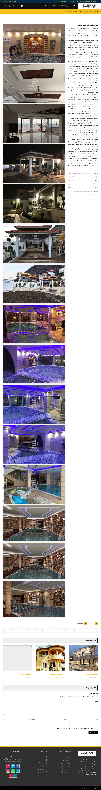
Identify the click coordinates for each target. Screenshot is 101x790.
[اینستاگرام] (13, 6)
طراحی (68, 757)
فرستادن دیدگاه (93, 733)
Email (43, 766)
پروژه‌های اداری (66, 769)
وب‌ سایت (32, 719)
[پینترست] (11, 776)
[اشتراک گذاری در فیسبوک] (89, 630)
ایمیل (64, 719)
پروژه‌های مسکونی (65, 763)
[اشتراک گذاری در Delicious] (43, 630)
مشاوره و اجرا (66, 760)
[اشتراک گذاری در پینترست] (74, 630)
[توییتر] (13, 766)
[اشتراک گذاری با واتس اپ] (27, 630)
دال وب (73, 788)
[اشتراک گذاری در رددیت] (58, 630)
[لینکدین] (1, 6)
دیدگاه (96, 701)
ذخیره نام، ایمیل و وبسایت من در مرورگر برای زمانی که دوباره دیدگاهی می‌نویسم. (76, 728)
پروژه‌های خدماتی (65, 772)
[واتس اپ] (5, 6)
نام (97, 719)
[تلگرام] (9, 6)
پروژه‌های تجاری (66, 766)
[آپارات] (17, 6)
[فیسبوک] (18, 766)
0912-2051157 (42, 763)
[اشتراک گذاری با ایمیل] (12, 630)
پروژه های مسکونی (79, 623)
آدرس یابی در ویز (41, 769)
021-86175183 (41, 760)
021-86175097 (41, 757)
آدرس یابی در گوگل (40, 772)
